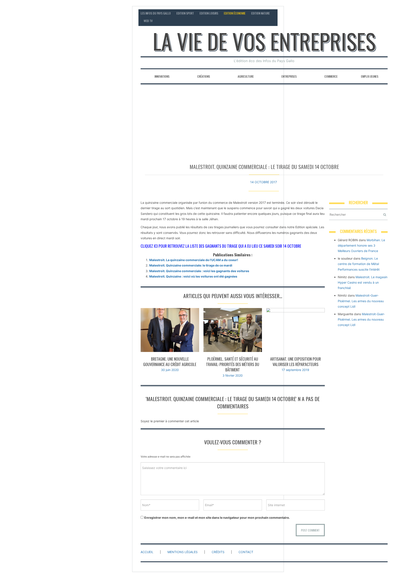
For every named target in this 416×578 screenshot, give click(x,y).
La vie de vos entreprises (264, 41)
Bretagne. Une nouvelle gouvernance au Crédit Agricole (169, 361)
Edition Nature (260, 13)
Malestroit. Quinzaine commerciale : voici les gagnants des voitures (199, 271)
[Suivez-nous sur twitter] (376, 13)
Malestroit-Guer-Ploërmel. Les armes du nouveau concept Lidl (361, 301)
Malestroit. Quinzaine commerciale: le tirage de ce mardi (190, 265)
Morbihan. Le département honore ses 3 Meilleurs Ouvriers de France (361, 245)
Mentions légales (182, 552)
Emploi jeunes (369, 76)
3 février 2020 (233, 375)
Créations (203, 76)
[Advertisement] (264, 122)
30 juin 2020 (170, 370)
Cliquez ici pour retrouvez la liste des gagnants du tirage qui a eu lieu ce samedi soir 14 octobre (221, 246)
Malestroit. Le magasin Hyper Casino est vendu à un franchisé (362, 282)
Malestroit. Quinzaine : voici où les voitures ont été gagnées (193, 276)
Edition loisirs (209, 13)
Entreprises (289, 76)
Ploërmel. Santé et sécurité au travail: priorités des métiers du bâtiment (232, 364)
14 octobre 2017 (263, 182)
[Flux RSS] (359, 13)
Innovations (161, 76)
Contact (346, 13)
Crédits (218, 552)
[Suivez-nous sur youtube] (384, 13)
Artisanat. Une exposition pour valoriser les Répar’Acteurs (295, 361)
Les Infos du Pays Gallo (156, 13)
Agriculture (246, 76)
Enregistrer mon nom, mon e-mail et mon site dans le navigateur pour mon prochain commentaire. (217, 517)
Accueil (147, 552)
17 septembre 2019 (295, 370)
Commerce (331, 76)
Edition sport (185, 13)
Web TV (148, 20)
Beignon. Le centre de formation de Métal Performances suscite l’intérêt (359, 264)
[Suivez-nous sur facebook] (367, 13)
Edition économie (234, 13)
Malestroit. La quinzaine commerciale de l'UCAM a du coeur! (193, 260)
